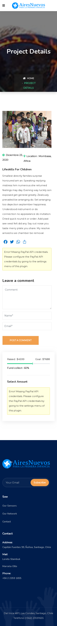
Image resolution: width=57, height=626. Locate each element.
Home (30, 78)
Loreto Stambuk (11, 559)
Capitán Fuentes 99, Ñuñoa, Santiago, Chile (26, 547)
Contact (6, 521)
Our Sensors (9, 505)
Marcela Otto (9, 566)
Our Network (9, 513)
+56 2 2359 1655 (11, 578)
